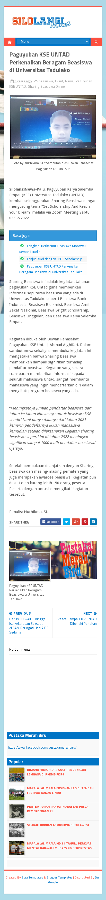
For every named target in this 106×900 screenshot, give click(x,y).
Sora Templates (32, 877)
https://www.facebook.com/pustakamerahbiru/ (42, 747)
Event (59, 81)
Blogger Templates (59, 877)
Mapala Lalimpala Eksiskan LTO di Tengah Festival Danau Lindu (60, 790)
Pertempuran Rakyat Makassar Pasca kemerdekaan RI (57, 809)
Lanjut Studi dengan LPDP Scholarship (54, 259)
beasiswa (46, 81)
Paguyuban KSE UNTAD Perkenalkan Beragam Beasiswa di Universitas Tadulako (26, 592)
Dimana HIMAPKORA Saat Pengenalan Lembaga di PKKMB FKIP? (56, 772)
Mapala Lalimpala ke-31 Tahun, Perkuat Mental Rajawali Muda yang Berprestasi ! (60, 845)
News (69, 81)
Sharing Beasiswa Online (46, 86)
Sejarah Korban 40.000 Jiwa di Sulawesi (58, 825)
